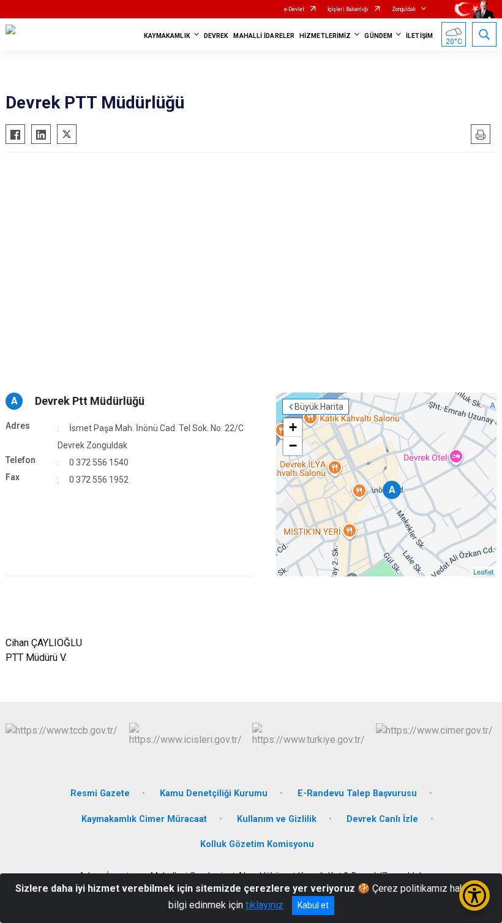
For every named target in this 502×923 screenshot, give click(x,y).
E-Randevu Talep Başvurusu (357, 793)
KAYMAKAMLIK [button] (167, 36)
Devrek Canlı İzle (382, 819)
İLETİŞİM (419, 36)
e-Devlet (294, 9)
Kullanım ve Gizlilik (277, 819)
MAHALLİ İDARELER (263, 36)
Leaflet (483, 571)
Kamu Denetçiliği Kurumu (214, 793)
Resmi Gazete (100, 793)
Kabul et (313, 905)
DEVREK (216, 36)
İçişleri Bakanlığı (348, 9)
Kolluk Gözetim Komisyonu (257, 844)
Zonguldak (404, 9)
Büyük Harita (318, 407)
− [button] (293, 445)
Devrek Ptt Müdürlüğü (89, 400)
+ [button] (293, 427)
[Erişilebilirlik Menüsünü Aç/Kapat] (474, 895)
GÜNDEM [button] (378, 36)
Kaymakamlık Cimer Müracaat (144, 819)
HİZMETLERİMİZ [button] (325, 36)
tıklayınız (264, 905)
